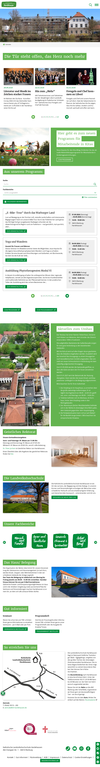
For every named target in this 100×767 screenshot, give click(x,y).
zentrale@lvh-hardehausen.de (16, 708)
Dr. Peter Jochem (9, 448)
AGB (45, 757)
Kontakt (10, 757)
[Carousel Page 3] (52, 39)
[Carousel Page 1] (47, 39)
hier (12, 454)
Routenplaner (90, 700)
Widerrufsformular (50, 761)
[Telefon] (68, 748)
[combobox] (50, 193)
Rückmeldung (35, 757)
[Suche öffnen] (90, 5)
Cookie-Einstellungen (83, 757)
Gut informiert (22, 757)
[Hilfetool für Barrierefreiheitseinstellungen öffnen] (3, 693)
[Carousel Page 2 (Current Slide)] (50, 39)
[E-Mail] (74, 748)
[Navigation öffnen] (97, 4)
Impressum (54, 757)
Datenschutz (67, 757)
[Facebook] (88, 748)
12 (58, 117)
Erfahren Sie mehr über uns (64, 497)
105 (57, 296)
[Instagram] (81, 748)
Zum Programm (64, 160)
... (54, 117)
